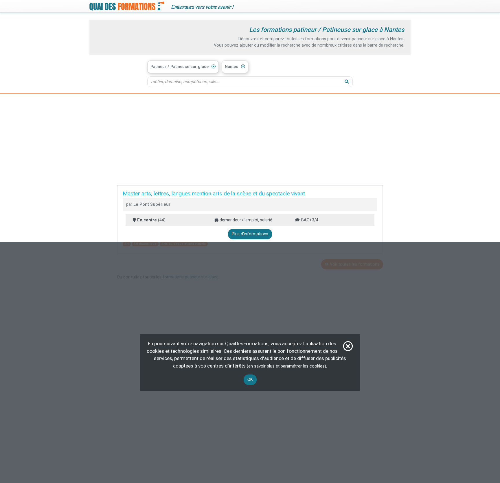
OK (250, 379)
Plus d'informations (250, 234)
